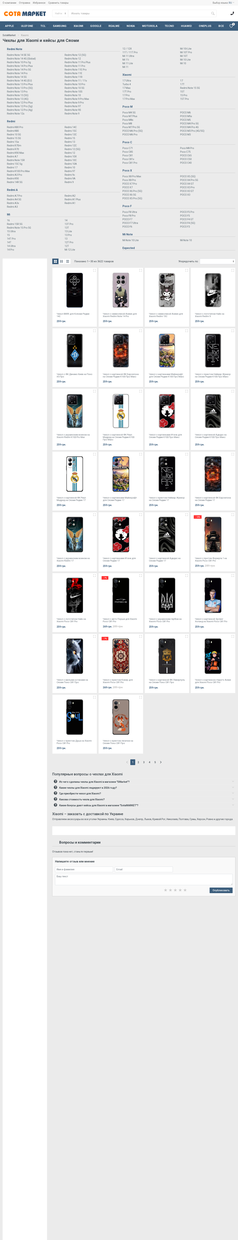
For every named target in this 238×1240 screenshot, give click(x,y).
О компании (9, 3)
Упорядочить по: (188, 261)
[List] (67, 261)
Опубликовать (221, 890)
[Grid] (55, 261)
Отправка (24, 3)
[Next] (160, 762)
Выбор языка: (222, 2)
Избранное (39, 3)
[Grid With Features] (61, 261)
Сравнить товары (58, 3)
